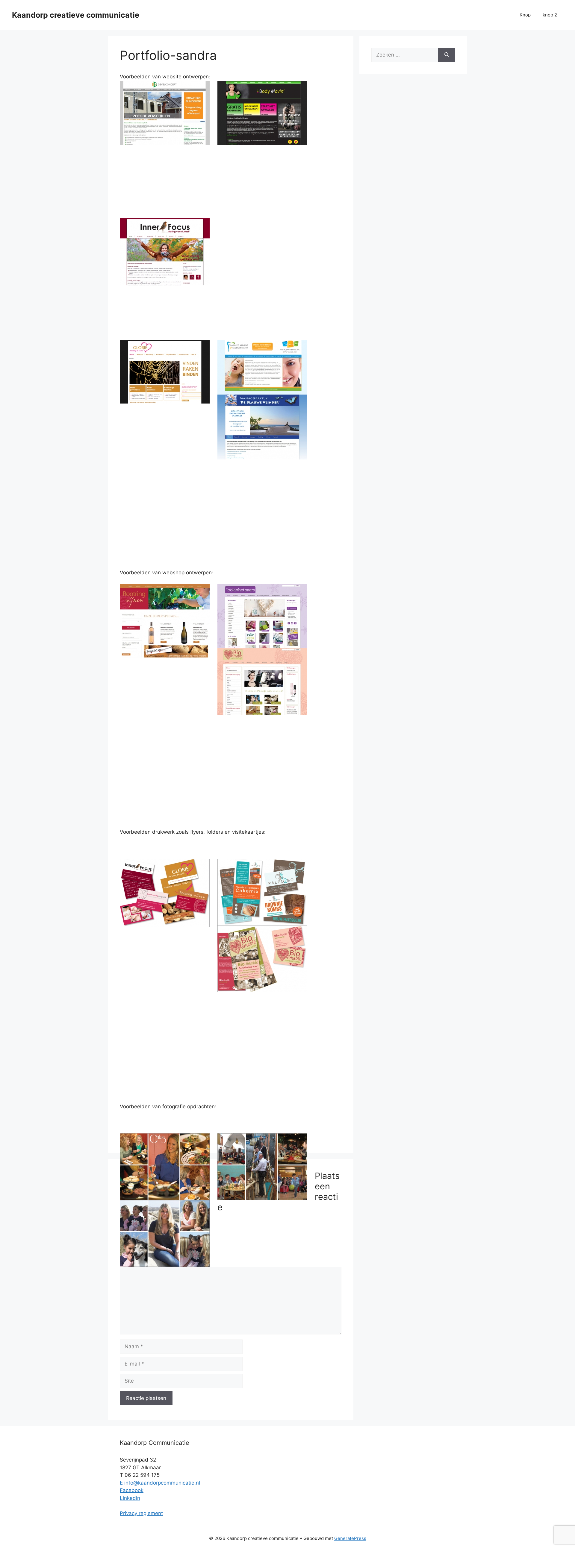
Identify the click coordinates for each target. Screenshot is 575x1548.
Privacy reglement (141, 1513)
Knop (525, 15)
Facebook (131, 1490)
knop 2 (550, 15)
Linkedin (130, 1498)
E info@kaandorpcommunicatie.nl (160, 1483)
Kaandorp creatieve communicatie (75, 14)
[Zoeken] (446, 55)
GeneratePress (350, 1538)
